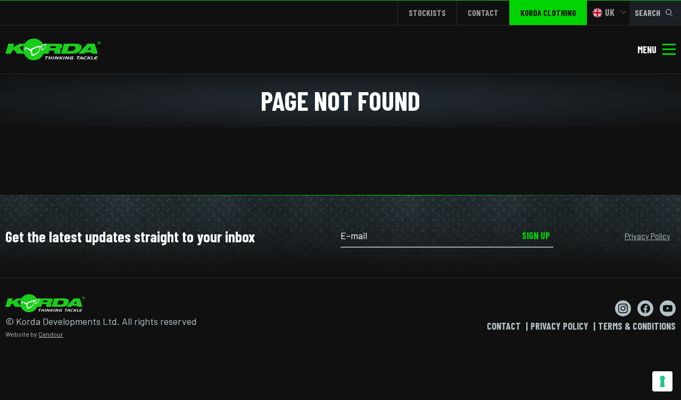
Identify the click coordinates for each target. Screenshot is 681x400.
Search (647, 12)
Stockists (427, 12)
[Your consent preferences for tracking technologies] (662, 381)
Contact (483, 12)
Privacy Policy (647, 236)
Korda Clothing (548, 12)
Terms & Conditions (637, 326)
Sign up (536, 235)
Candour (50, 334)
